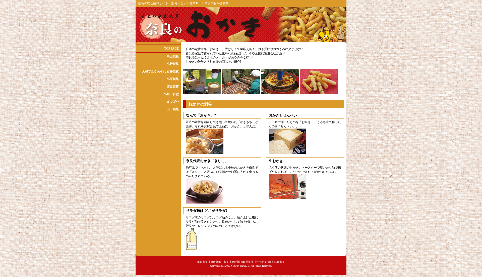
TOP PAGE (171, 48)
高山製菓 (173, 56)
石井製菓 (224, 261)
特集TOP (196, 3)
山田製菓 (173, 109)
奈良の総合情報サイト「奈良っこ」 (162, 3)
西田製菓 (173, 86)
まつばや (173, 101)
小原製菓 (173, 79)
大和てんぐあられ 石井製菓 (160, 71)
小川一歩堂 (171, 94)
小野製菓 (173, 64)
